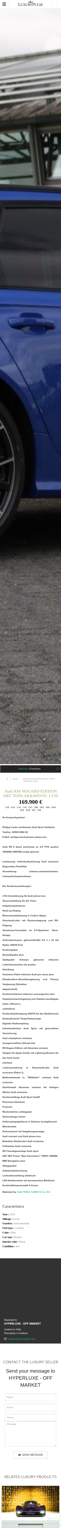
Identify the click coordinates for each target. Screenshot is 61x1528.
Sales (15, 779)
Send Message (32, 1454)
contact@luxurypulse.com (21, 1338)
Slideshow (29, 768)
